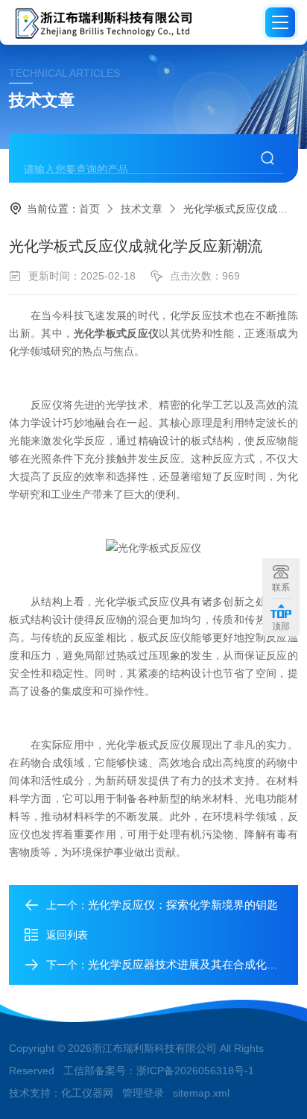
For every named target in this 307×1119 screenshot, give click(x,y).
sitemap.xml (201, 1093)
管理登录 (143, 1093)
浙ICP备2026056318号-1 (195, 1071)
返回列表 (67, 935)
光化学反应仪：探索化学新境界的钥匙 (183, 904)
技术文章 (141, 209)
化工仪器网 (87, 1093)
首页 (89, 209)
